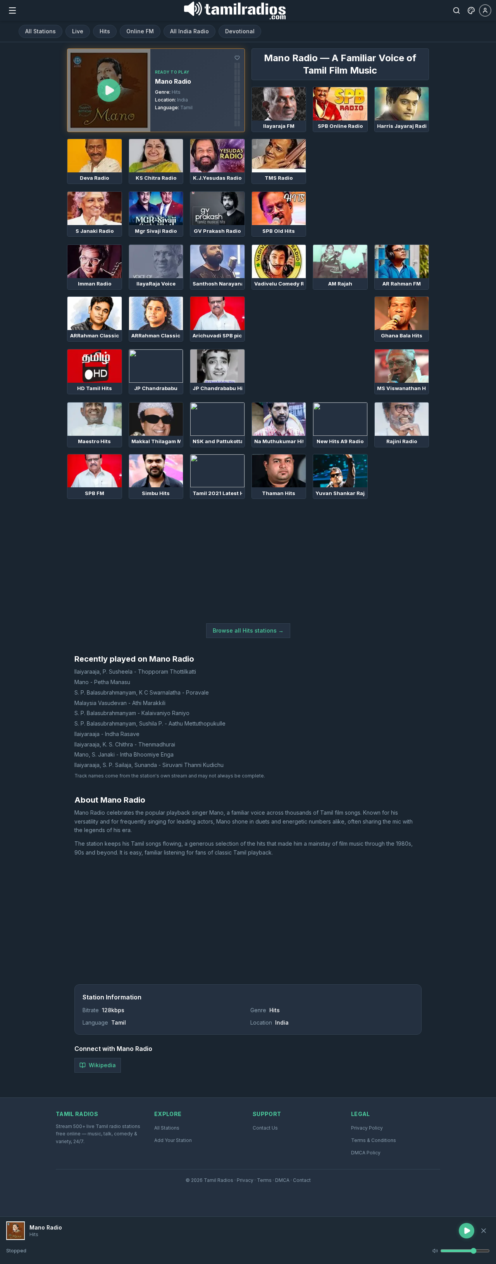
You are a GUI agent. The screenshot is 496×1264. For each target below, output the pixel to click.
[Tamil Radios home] (235, 10)
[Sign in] (485, 10)
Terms (264, 1180)
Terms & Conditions (373, 1140)
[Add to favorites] (237, 57)
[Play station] (109, 90)
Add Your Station (173, 1140)
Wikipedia (102, 1065)
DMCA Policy (366, 1153)
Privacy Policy (367, 1128)
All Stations (40, 31)
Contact (302, 1180)
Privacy (245, 1180)
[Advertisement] (371, 187)
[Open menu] (12, 10)
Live (77, 31)
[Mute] (435, 1251)
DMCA (282, 1180)
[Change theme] (471, 10)
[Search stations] (456, 10)
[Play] (15, 1230)
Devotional (240, 31)
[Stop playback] (483, 1230)
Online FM (140, 31)
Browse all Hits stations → (248, 630)
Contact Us (265, 1128)
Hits (105, 31)
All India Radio (189, 31)
